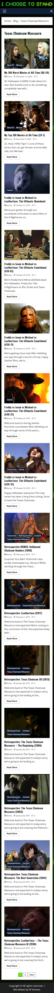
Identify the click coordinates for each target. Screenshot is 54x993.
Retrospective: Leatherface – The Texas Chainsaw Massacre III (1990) (27, 922)
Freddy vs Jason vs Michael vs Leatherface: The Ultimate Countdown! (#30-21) (27, 388)
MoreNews (19, 989)
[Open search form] (51, 11)
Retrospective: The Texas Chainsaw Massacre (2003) (27, 789)
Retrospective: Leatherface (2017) (27, 594)
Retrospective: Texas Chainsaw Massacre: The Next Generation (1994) (27, 855)
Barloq (9, 76)
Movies (19, 65)
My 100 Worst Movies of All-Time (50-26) (27, 54)
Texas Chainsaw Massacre (18, 539)
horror (10, 190)
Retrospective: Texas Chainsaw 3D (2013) (27, 660)
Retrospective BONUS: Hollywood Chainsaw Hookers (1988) (27, 528)
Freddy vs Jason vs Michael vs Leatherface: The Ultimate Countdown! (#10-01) (27, 245)
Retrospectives (25, 535)
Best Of (10, 65)
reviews (37, 535)
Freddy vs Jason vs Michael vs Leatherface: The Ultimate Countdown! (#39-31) (27, 458)
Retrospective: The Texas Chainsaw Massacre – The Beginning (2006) (27, 723)
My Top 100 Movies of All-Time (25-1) (27, 116)
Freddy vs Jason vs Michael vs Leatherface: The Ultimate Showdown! (27, 179)
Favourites (12, 469)
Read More (13, 95)
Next (32, 974)
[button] (4, 11)
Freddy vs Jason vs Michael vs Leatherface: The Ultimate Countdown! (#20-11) (27, 318)
